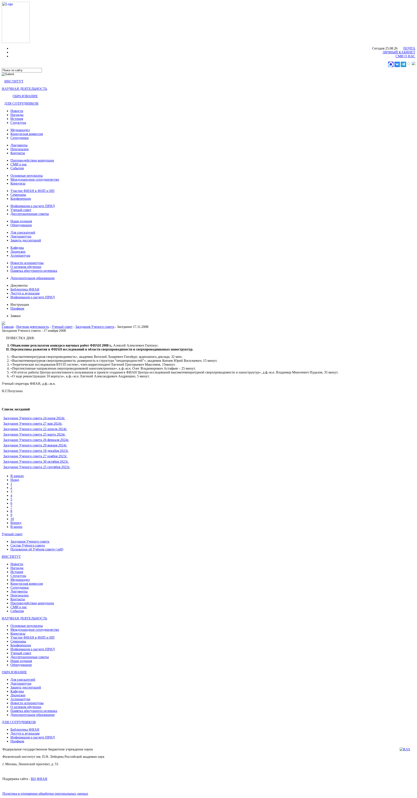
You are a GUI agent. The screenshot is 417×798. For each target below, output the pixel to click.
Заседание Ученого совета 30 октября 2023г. (36, 461)
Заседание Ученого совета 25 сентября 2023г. (36, 467)
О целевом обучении (25, 267)
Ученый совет (20, 210)
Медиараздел (20, 130)
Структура (18, 122)
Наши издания (21, 221)
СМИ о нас (18, 164)
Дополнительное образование (32, 278)
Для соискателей (22, 232)
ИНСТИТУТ (13, 81)
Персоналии (19, 149)
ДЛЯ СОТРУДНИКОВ (21, 103)
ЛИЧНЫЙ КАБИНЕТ (398, 52)
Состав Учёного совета (27, 545)
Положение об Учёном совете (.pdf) (36, 549)
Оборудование (21, 225)
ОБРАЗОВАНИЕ (25, 96)
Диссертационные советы (29, 214)
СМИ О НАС (405, 56)
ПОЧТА (409, 48)
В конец (16, 527)
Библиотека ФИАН (24, 289)
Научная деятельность (32, 327)
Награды (16, 115)
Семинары (18, 195)
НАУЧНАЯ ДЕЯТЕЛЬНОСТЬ (24, 89)
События (17, 168)
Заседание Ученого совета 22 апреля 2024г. (35, 429)
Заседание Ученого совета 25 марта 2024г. (34, 434)
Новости (16, 111)
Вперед (15, 523)
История (16, 119)
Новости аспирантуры (27, 263)
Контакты (17, 153)
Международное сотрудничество (34, 179)
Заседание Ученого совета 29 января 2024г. (35, 445)
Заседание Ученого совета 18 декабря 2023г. (36, 451)
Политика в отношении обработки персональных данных (45, 793)
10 (12, 519)
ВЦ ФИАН (39, 779)
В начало (17, 476)
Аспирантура (20, 255)
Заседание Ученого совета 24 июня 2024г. (34, 418)
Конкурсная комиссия (26, 134)
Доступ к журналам (25, 293)
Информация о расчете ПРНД (32, 206)
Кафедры (17, 247)
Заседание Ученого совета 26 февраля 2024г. (36, 440)
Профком (17, 308)
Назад (14, 480)
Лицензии (17, 251)
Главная (7, 327)
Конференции (20, 198)
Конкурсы (17, 183)
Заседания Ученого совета (94, 327)
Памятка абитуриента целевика (33, 271)
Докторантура (20, 236)
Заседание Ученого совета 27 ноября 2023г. (35, 456)
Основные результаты (26, 175)
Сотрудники (19, 138)
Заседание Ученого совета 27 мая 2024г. (32, 423)
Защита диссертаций (25, 240)
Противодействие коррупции (32, 160)
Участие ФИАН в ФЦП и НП (32, 191)
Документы (19, 145)
